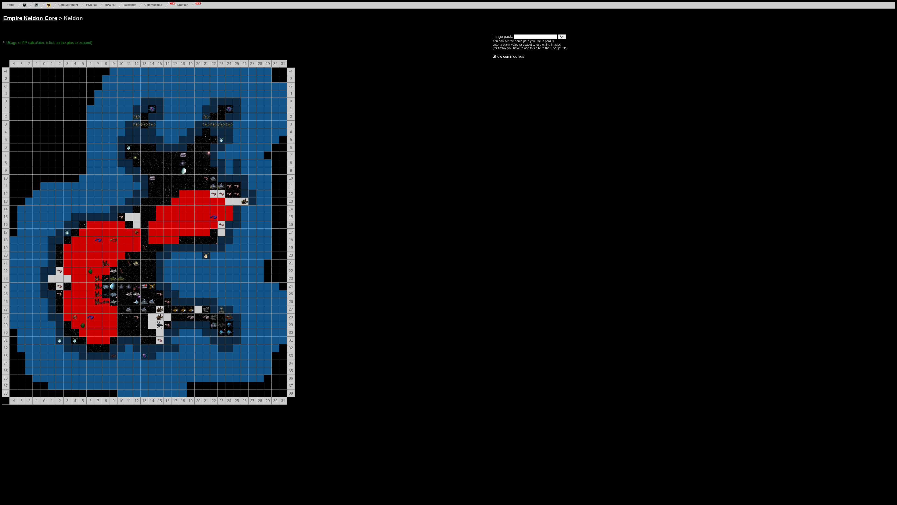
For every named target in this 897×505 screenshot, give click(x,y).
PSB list (91, 4)
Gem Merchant (68, 4)
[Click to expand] (4, 42)
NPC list (110, 4)
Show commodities (508, 56)
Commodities (153, 4)
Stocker (182, 4)
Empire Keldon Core (30, 18)
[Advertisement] (180, 20)
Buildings (130, 4)
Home (10, 4)
